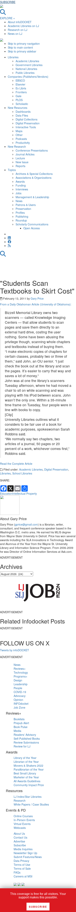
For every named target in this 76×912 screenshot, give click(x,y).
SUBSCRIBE (7, 2)
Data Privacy (21, 861)
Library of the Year (25, 758)
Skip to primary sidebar (22, 51)
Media (17, 731)
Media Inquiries (23, 849)
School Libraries (22, 473)
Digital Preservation (56, 469)
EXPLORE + (7, 18)
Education (6, 493)
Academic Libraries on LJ (23, 26)
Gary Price (37, 298)
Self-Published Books (27, 738)
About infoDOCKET (20, 22)
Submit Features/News (28, 857)
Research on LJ (17, 30)
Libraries (5, 473)
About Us (19, 833)
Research (20, 800)
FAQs (17, 872)
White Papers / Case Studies (31, 804)
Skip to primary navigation (24, 43)
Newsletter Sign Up (25, 853)
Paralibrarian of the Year (29, 769)
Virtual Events (22, 824)
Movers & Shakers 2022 (28, 765)
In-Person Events (24, 820)
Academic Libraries (31, 469)
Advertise (19, 841)
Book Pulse (20, 727)
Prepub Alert (21, 723)
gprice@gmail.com (26, 524)
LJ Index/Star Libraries (28, 797)
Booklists (19, 719)
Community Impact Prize (29, 785)
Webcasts (20, 828)
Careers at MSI (23, 876)
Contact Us (20, 837)
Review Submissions (26, 742)
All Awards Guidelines (27, 781)
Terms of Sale (22, 868)
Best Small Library (25, 773)
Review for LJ (22, 746)
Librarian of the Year (26, 762)
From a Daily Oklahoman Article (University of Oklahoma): (35, 304)
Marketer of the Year (26, 777)
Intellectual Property (24, 493)
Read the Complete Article (16, 464)
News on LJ (15, 34)
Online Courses (23, 816)
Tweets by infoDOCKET (14, 650)
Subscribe (20, 845)
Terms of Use (22, 865)
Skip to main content (20, 47)
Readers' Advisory (25, 735)
